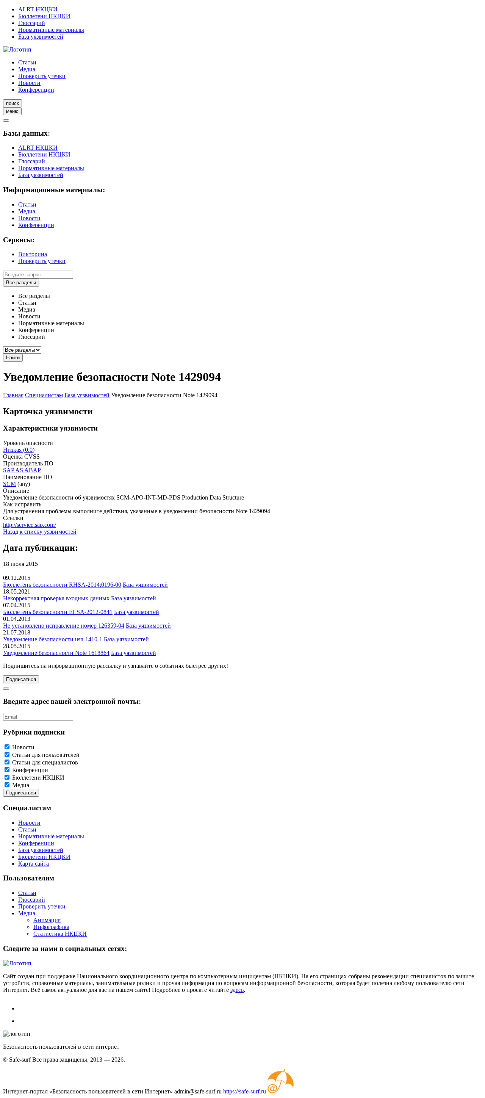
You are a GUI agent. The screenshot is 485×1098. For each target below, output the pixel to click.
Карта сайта (33, 863)
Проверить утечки (42, 76)
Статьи (27, 62)
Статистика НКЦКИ (60, 933)
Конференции (36, 89)
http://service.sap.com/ (29, 525)
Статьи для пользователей (46, 755)
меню (12, 111)
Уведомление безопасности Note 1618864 (56, 653)
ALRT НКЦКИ (38, 9)
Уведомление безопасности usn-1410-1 (52, 639)
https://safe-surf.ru (244, 1091)
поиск (12, 103)
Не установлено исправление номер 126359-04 (63, 625)
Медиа (26, 69)
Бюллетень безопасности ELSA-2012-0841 (58, 612)
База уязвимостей (40, 36)
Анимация (47, 920)
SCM (9, 484)
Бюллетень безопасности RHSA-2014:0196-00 (62, 584)
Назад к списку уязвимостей (40, 531)
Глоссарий (31, 23)
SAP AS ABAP (22, 470)
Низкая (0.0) (18, 449)
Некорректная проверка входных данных (56, 598)
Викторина (32, 254)
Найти (13, 357)
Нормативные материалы (51, 30)
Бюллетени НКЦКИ (44, 16)
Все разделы (21, 282)
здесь (237, 990)
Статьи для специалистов (45, 762)
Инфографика (51, 927)
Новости (29, 83)
